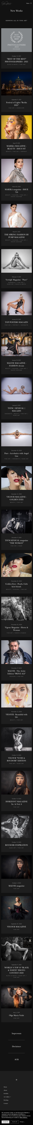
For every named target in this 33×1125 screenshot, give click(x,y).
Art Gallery (7, 1097)
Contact (6, 1103)
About (5, 1090)
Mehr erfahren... (24, 1117)
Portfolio (6, 1093)
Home (5, 1087)
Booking (6, 1100)
